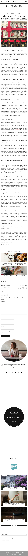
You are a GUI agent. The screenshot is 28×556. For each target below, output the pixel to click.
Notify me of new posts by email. (7, 332)
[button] (26, 1)
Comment (3, 301)
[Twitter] (1, 1)
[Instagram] (7, 384)
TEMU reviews (17, 129)
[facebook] (12, 373)
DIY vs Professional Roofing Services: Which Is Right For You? (6, 288)
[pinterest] (18, 373)
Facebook (8, 246)
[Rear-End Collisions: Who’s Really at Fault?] (7, 257)
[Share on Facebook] (2, 281)
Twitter (21, 246)
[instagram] (9, 373)
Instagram (13, 246)
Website (2, 326)
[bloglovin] (15, 373)
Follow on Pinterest (14, 458)
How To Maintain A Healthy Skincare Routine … (20, 277)
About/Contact (20, 552)
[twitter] (6, 373)
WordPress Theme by (14, 554)
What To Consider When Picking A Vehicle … (7, 276)
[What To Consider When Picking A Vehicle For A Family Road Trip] (7, 270)
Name (2, 316)
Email (2, 321)
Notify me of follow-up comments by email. (9, 331)
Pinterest (17, 246)
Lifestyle (19, 13)
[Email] (13, 1)
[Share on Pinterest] (5, 281)
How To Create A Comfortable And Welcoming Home (22, 287)
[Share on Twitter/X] (3, 281)
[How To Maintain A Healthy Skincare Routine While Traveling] (20, 270)
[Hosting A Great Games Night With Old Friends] (20, 257)
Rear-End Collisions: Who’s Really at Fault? (7, 263)
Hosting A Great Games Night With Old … (20, 263)
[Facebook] (8, 1)
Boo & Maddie (14, 6)
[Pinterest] (6, 1)
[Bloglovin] (11, 1)
